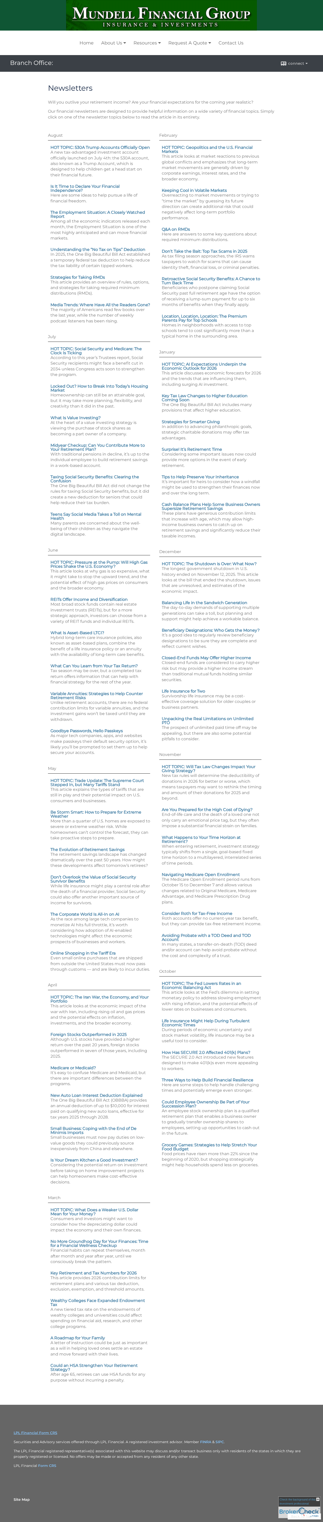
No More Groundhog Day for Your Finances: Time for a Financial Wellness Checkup (99, 1243)
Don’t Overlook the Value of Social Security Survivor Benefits (93, 879)
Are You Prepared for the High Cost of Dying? (207, 809)
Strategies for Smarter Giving (191, 421)
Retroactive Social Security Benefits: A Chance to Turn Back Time (211, 280)
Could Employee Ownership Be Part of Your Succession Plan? (206, 1104)
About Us (111, 43)
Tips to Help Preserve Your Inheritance (200, 476)
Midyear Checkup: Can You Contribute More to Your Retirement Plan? (97, 447)
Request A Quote (187, 43)
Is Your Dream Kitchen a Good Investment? (94, 1160)
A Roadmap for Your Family (77, 1338)
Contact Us (231, 43)
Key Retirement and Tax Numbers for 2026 (93, 1273)
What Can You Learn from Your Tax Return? (94, 665)
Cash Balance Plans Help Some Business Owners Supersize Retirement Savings (211, 506)
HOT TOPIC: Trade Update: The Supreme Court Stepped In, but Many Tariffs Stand (97, 782)
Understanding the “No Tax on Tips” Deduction (97, 249)
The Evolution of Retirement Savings (87, 849)
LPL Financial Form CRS (35, 1433)
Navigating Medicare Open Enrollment (201, 874)
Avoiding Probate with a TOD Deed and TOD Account (206, 937)
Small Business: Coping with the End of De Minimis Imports (93, 1130)
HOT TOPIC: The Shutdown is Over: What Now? (209, 563)
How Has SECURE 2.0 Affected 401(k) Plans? (206, 1052)
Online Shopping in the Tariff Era (83, 953)
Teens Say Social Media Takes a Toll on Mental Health (95, 516)
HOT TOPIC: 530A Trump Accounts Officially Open (100, 147)
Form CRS (47, 1465)
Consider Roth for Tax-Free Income (197, 913)
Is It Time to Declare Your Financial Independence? (85, 188)
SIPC (220, 1442)
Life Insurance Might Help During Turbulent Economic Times (206, 1022)
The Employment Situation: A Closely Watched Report (97, 214)
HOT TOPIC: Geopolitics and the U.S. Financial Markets (207, 149)
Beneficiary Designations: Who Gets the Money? (211, 630)
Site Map (22, 1499)
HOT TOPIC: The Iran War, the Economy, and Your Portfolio (99, 999)
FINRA (205, 1442)
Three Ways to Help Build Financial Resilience (207, 1080)
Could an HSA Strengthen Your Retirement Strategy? (94, 1367)
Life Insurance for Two (183, 691)
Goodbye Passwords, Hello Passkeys (86, 730)
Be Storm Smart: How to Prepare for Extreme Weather (95, 814)
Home (86, 43)
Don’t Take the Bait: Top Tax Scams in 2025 (204, 251)
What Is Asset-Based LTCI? (77, 632)
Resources (145, 43)
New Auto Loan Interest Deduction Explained (96, 1095)
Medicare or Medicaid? (73, 1067)
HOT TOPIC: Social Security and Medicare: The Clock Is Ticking (96, 350)
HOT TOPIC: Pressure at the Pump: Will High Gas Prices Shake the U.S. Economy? (99, 564)
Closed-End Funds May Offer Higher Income (206, 657)
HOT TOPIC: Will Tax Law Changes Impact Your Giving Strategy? (208, 768)
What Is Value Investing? (75, 417)
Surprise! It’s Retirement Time (192, 449)
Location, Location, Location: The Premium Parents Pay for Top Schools (204, 318)
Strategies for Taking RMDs (77, 277)
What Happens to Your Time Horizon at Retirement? (201, 839)
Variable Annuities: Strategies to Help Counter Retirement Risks (96, 695)
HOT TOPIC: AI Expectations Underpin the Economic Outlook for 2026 (204, 366)
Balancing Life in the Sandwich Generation (204, 602)
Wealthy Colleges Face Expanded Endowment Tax (97, 1302)
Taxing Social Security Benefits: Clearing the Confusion (94, 478)
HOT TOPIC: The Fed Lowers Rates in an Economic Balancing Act (201, 985)
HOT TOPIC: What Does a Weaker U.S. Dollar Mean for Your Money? (94, 1211)
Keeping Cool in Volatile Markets (194, 190)
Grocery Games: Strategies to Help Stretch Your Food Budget (209, 1147)
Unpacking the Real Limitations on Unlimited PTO (208, 720)
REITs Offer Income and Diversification (89, 599)
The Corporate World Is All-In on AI (84, 914)
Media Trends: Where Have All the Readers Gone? (100, 304)
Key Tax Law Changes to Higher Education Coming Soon (205, 397)
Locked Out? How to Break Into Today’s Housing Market (99, 388)
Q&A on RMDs (176, 229)
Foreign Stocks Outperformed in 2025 (88, 1034)
